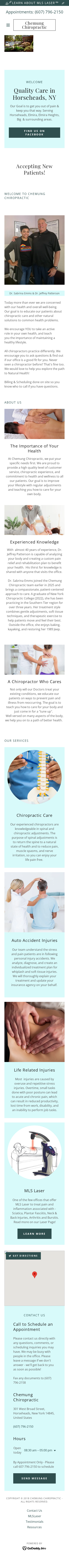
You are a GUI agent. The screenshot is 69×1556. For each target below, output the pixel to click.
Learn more (34, 1233)
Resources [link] (34, 1527)
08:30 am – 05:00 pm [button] (38, 1450)
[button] (8, 25)
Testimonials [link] (34, 1522)
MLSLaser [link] (34, 1516)
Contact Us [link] (34, 1511)
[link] (34, 25)
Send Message (35, 1478)
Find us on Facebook (34, 132)
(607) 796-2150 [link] (49, 12)
